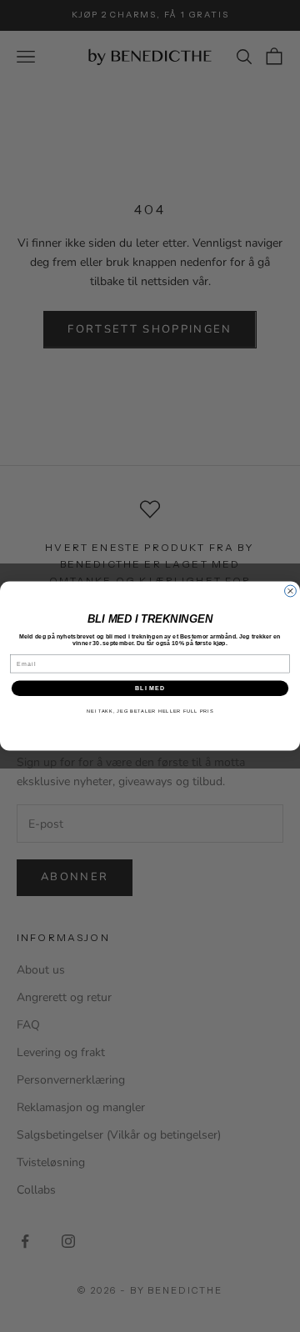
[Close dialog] (291, 591)
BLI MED (150, 688)
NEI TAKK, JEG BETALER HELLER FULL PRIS (150, 711)
